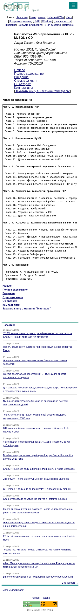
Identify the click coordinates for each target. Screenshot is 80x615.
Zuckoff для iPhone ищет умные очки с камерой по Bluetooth (36, 479)
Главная (35, 597)
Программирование (20, 21)
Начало (19, 70)
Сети (69, 17)
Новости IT (9, 325)
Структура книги (25, 80)
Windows (47, 21)
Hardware (68, 24)
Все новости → (70, 582)
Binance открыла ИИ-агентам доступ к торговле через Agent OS (38, 576)
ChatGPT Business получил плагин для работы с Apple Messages (39, 469)
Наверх (46, 597)
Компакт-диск (23, 87)
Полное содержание (29, 73)
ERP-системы (53, 24)
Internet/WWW (56, 17)
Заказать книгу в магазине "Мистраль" (42, 91)
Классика (22, 17)
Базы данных (37, 17)
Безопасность (63, 21)
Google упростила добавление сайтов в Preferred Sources (35, 499)
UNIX (37, 21)
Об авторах (22, 84)
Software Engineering (30, 24)
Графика (11, 24)
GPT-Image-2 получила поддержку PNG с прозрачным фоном (36, 489)
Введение (21, 77)
